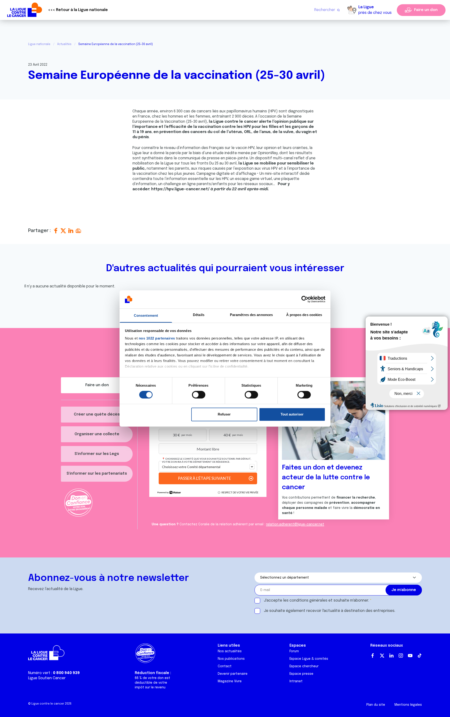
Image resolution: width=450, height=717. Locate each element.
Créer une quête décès (97, 414)
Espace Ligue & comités (308, 658)
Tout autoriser (292, 414)
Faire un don (426, 10)
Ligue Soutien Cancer (47, 678)
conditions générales (308, 601)
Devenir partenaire (233, 673)
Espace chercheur (304, 666)
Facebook (372, 655)
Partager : (40, 230)
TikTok (419, 655)
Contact (225, 666)
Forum (294, 651)
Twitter (382, 655)
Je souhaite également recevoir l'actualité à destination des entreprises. (329, 611)
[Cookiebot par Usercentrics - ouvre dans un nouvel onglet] (304, 299)
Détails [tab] (198, 315)
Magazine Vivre (230, 681)
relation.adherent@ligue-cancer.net (295, 524)
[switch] (198, 395)
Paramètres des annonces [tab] (251, 315)
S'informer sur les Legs (97, 454)
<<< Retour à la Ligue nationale (78, 10)
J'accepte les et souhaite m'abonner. (316, 601)
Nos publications (231, 658)
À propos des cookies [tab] (304, 315)
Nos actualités (230, 651)
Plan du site (375, 704)
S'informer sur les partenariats (97, 474)
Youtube (410, 655)
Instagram (400, 655)
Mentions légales (408, 704)
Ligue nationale (39, 44)
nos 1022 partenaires (157, 338)
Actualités (64, 44)
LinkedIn (391, 655)
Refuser (224, 414)
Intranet (296, 681)
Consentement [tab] (146, 315)
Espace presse (301, 673)
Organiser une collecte (97, 434)
